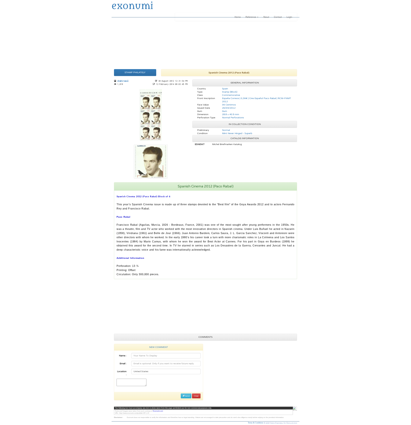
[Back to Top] (295, 409)
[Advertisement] (205, 44)
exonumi (132, 6)
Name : (123, 355)
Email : (123, 363)
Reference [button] (251, 16)
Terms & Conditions (256, 423)
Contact (278, 16)
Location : (122, 373)
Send (187, 396)
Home (238, 16)
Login (289, 16)
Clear (196, 396)
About (266, 16)
